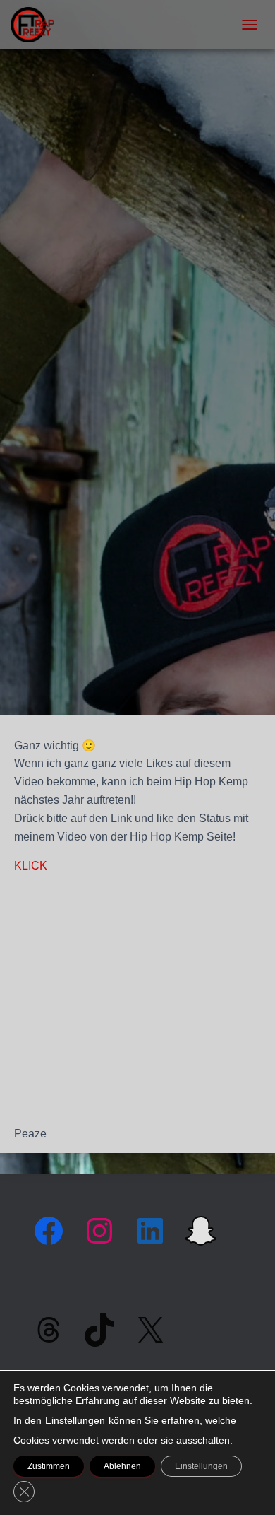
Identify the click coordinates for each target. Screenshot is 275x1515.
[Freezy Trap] (38, 24)
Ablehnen (122, 1466)
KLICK (30, 866)
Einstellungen (75, 1420)
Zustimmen (49, 1466)
